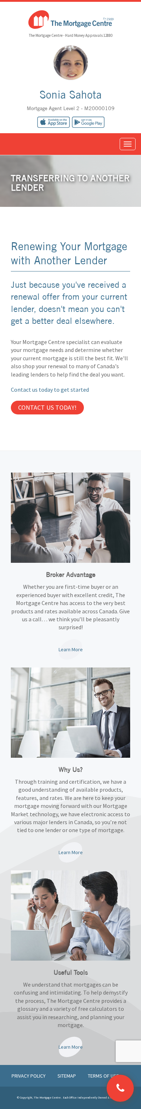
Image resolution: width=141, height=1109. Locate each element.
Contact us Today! (47, 407)
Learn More (71, 649)
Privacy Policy (29, 1076)
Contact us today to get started (50, 389)
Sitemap (67, 1076)
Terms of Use (103, 1076)
